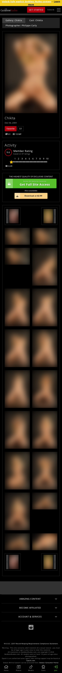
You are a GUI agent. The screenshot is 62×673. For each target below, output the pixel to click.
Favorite (11, 128)
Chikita (10, 118)
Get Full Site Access (35, 183)
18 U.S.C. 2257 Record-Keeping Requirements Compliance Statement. (31, 644)
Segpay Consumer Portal (48, 663)
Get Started (36, 9)
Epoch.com (30, 661)
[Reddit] (31, 627)
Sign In (50, 9)
